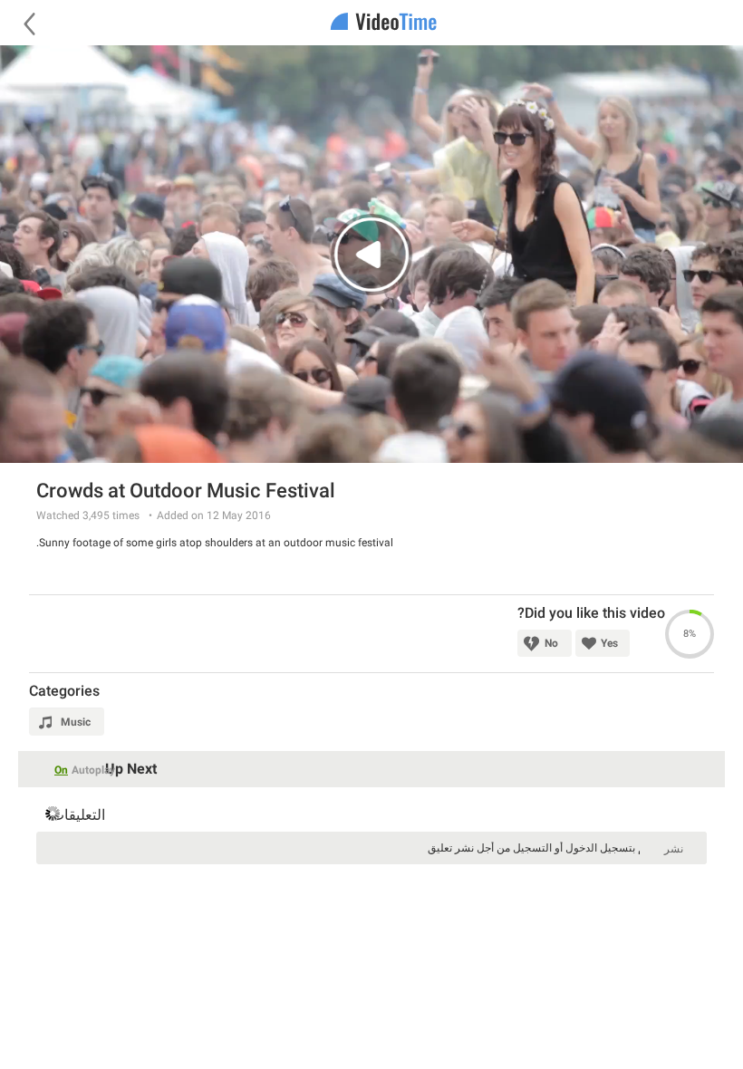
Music (76, 722)
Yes (609, 643)
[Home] (371, 23)
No (551, 643)
